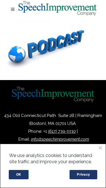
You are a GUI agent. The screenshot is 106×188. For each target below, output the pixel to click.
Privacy (83, 174)
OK (18, 174)
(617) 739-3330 (62, 131)
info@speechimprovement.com (60, 139)
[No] (100, 148)
